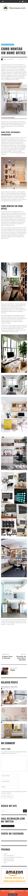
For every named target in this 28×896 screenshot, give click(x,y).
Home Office (11, 44)
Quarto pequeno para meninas (9, 703)
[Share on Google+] (23, 59)
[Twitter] (22, 1)
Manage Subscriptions (9, 859)
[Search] (3, 1)
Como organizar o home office (9, 687)
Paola (4, 688)
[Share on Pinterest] (26, 59)
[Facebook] (19, 1)
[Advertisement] (14, 25)
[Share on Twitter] (21, 59)
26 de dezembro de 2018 (11, 705)
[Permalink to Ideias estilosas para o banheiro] (14, 729)
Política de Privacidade (9, 860)
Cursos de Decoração (9, 855)
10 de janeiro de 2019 (10, 688)
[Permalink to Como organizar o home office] (14, 696)
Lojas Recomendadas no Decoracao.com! (13, 857)
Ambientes (4, 44)
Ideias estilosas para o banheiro (9, 720)
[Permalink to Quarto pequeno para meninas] (14, 712)
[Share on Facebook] (18, 59)
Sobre (5, 862)
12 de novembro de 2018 (11, 722)
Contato (5, 853)
